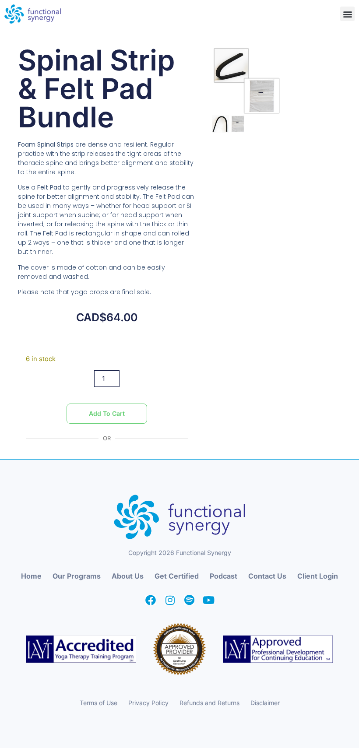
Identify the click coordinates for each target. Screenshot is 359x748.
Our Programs (77, 576)
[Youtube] (208, 600)
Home (31, 576)
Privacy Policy (148, 702)
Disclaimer (265, 702)
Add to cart (107, 413)
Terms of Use (98, 702)
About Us (128, 576)
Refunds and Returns (209, 702)
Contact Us (267, 576)
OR (107, 438)
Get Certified (177, 576)
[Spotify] (189, 600)
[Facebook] (150, 600)
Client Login (317, 576)
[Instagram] (170, 600)
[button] (347, 14)
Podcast (223, 576)
